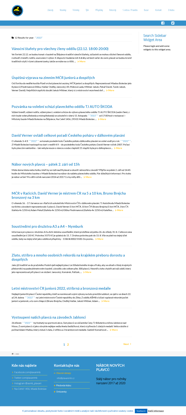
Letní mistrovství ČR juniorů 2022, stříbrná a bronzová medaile (61, 288)
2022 (17, 354)
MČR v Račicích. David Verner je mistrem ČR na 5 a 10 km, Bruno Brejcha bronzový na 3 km (69, 195)
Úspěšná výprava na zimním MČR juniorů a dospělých (53, 77)
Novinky (63, 10)
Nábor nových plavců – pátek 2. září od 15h (46, 164)
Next (126, 344)
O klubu (171, 10)
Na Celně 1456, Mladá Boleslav (30, 388)
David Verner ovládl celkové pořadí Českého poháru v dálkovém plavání (68, 135)
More (82, 61)
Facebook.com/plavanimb (27, 372)
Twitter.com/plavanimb (25, 377)
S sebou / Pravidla (130, 10)
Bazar (146, 10)
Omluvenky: (61, 391)
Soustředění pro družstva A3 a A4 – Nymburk (47, 226)
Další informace (156, 411)
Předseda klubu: (63, 385)
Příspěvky (99, 10)
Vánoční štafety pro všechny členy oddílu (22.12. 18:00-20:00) (60, 49)
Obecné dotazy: (63, 373)
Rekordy (112, 10)
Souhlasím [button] (141, 411)
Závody (50, 10)
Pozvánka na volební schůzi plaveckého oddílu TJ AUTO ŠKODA (62, 106)
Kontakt (158, 10)
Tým (87, 10)
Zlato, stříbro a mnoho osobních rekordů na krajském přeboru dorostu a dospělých (68, 257)
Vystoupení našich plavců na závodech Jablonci (49, 317)
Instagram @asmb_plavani (27, 383)
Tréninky (76, 10)
